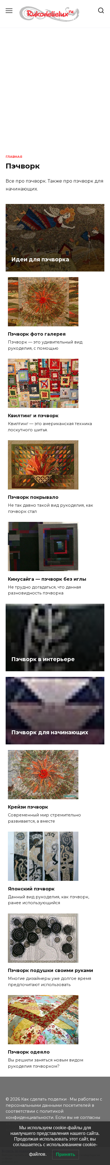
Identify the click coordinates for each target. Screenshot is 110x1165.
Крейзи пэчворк (28, 807)
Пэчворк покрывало (33, 497)
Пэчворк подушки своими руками (50, 970)
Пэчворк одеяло (29, 1052)
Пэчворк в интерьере (43, 659)
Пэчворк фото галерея (37, 334)
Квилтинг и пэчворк (33, 415)
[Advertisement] (55, 91)
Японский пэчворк (31, 888)
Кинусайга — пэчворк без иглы (47, 579)
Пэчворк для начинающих (49, 732)
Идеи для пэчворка (40, 259)
